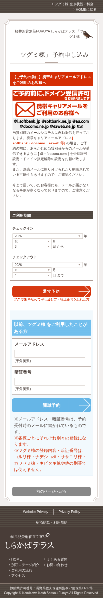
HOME (16, 559)
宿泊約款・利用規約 (52, 522)
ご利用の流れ (21, 570)
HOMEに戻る (86, 9)
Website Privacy (35, 512)
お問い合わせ (57, 565)
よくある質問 (57, 559)
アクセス (18, 576)
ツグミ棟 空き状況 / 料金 (74, 4)
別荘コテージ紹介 (25, 565)
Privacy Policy (69, 512)
